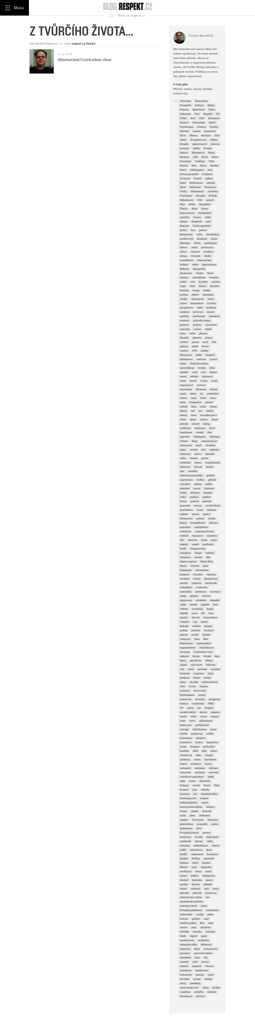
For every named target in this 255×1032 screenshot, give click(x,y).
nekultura (185, 531)
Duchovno (210, 187)
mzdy (183, 815)
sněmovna (185, 699)
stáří (182, 781)
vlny (194, 789)
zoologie (215, 669)
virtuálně (185, 484)
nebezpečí (185, 768)
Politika (184, 109)
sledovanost (205, 720)
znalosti (211, 991)
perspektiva (186, 307)
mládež (184, 514)
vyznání (211, 303)
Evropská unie (198, 139)
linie (215, 604)
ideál (199, 307)
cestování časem (203, 953)
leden (203, 398)
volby (199, 234)
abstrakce (208, 294)
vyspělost (185, 991)
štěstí (183, 419)
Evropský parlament (191, 910)
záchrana (200, 768)
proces (195, 342)
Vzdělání (200, 161)
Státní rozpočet (188, 561)
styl (195, 621)
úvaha (203, 380)
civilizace (207, 174)
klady (183, 936)
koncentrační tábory (191, 806)
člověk (183, 733)
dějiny (183, 565)
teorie (200, 509)
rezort (203, 716)
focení (183, 522)
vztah (214, 380)
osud (194, 372)
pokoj (190, 707)
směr (182, 720)
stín (193, 281)
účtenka (210, 931)
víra (209, 432)
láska (193, 419)
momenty (212, 535)
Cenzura (195, 251)
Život (183, 135)
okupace (200, 738)
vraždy (199, 914)
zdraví (183, 139)
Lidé (195, 157)
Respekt (207, 113)
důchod (184, 880)
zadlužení (204, 815)
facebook (202, 238)
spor (206, 888)
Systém (214, 126)
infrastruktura (210, 682)
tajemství (207, 376)
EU (218, 113)
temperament (212, 462)
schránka (201, 600)
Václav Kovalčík (201, 36)
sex (207, 897)
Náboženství (187, 200)
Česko (183, 118)
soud (205, 342)
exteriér (184, 961)
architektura (206, 647)
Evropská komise (189, 832)
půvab (204, 458)
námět (183, 664)
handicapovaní (188, 798)
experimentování (204, 531)
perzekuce (195, 660)
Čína (197, 113)
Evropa (208, 148)
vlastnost (185, 466)
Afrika (213, 139)
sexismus (185, 948)
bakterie (210, 664)
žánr (217, 656)
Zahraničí (185, 113)
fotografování (198, 522)
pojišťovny (197, 733)
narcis (198, 462)
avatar (183, 763)
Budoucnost (196, 182)
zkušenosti (186, 273)
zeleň (195, 862)
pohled (210, 475)
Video (212, 109)
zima (193, 398)
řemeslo (184, 290)
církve (192, 781)
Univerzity (198, 819)
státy (183, 333)
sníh (195, 961)
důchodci (197, 880)
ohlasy (209, 660)
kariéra (206, 862)
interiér (195, 565)
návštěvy (200, 772)
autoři (193, 380)
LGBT (183, 849)
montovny (185, 837)
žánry (183, 660)
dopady (184, 613)
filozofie (184, 337)
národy (184, 583)
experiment (186, 479)
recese (183, 875)
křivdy (196, 656)
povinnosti (207, 247)
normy (183, 888)
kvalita (210, 466)
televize (215, 144)
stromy (205, 961)
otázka (208, 979)
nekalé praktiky (189, 802)
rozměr (208, 626)
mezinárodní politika (191, 901)
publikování (202, 725)
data (205, 565)
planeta (197, 337)
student (197, 324)
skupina (195, 492)
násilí (194, 247)
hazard (196, 131)
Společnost (199, 109)
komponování (197, 548)
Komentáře (199, 122)
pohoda (184, 423)
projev (204, 621)
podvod (194, 501)
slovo (212, 428)
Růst (182, 204)
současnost (199, 316)
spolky (183, 854)
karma (183, 811)
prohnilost (209, 746)
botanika (185, 673)
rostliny (184, 277)
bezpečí (209, 707)
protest (207, 832)
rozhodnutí (186, 587)
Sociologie (185, 161)
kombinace (186, 432)
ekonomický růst (189, 987)
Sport (183, 187)
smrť (208, 221)
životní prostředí (189, 174)
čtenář (194, 634)
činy (211, 613)
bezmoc (210, 806)
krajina (204, 686)
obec (182, 686)
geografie (202, 824)
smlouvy (195, 888)
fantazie (214, 286)
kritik (183, 548)
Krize (195, 208)
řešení (183, 415)
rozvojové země (188, 905)
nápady (184, 544)
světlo (183, 281)
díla (208, 557)
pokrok (212, 479)
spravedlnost (187, 367)
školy (197, 948)
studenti (208, 251)
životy (205, 346)
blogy (195, 441)
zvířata (204, 419)
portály (184, 884)
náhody (205, 789)
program (184, 574)
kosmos (184, 789)
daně (209, 849)
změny (215, 824)
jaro (182, 471)
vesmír (197, 329)
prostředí (209, 858)
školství (184, 122)
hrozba (199, 837)
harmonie (200, 428)
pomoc (183, 230)
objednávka (208, 875)
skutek (196, 617)
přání (210, 914)
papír (204, 936)
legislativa (212, 742)
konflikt (184, 750)
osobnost (196, 583)
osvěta (195, 514)
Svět (193, 118)
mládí (211, 776)
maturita (185, 329)
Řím (202, 923)
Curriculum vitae (203, 651)
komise (184, 918)
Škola (205, 157)
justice (213, 359)
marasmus (185, 742)
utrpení (204, 798)
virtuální (198, 574)
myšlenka (208, 544)
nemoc (183, 398)
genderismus (187, 940)
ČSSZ (211, 703)
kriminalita (197, 303)
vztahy (183, 299)
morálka (192, 471)
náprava (215, 712)
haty (197, 957)
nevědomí (197, 608)
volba (183, 604)
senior (209, 880)
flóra (216, 785)
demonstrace (204, 260)
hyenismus (186, 738)
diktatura (201, 389)
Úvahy (183, 191)
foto (193, 230)
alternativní (210, 578)
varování (213, 772)
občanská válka (188, 944)
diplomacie (212, 837)
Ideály (207, 255)
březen (194, 458)
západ (208, 329)
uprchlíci (185, 217)
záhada (194, 376)
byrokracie (210, 759)
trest (194, 867)
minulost (185, 436)
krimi (214, 238)
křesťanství (186, 359)
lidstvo (183, 247)
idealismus (200, 436)
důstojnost (186, 354)
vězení (215, 845)
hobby (183, 492)
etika (192, 333)
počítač (184, 294)
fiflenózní (206, 944)
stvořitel (184, 578)
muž (206, 918)
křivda (207, 656)
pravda (183, 634)
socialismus (204, 212)
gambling (195, 983)
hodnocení (186, 725)
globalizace (186, 828)
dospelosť (196, 221)
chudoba (210, 445)
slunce (208, 337)
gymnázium (186, 509)
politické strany (202, 320)
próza (213, 729)
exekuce (201, 359)
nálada (209, 402)
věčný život (196, 849)
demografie (199, 268)
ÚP (181, 707)
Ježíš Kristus (199, 729)
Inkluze (184, 862)
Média (211, 105)
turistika (185, 845)
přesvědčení (186, 824)
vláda (195, 264)
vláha (183, 458)
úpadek (184, 372)
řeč (195, 793)
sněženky (185, 453)
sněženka (185, 462)
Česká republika (202, 225)
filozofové (205, 781)
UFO (194, 350)
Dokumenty (197, 191)
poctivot (184, 324)
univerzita (211, 324)
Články (184, 208)
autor (183, 380)
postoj (197, 488)
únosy (208, 763)
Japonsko (185, 243)
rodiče (210, 733)
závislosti (205, 927)
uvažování (201, 587)
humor (197, 217)
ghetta (203, 712)
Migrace (184, 225)
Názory (193, 135)
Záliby (196, 148)
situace (198, 505)
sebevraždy (186, 914)
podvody (207, 501)
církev (213, 750)
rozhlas (196, 626)
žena (197, 639)
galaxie (184, 346)
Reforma (184, 268)
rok (193, 410)
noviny (198, 557)
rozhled (184, 535)
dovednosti (186, 996)
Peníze (197, 178)
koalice (184, 703)
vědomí (184, 608)
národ (183, 376)
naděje (204, 350)
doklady (184, 931)
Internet (184, 148)
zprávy (206, 514)
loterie (183, 927)
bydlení (184, 264)
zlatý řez (192, 540)
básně (212, 122)
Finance (201, 126)
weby (193, 716)
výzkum (211, 509)
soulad (199, 432)
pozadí (193, 604)
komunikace (210, 617)
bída (204, 750)
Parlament (186, 570)
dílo (182, 540)
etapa (183, 595)
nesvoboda (186, 389)
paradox (195, 630)
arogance (196, 763)
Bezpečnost (186, 234)
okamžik (215, 600)
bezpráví (210, 354)
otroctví (201, 385)
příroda (211, 182)
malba (206, 290)
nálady (183, 406)
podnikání (212, 393)
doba (212, 367)
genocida (185, 505)
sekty (183, 983)
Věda (211, 161)
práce (183, 449)
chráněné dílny (209, 793)
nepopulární (201, 527)
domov (202, 286)
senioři (210, 200)
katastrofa (211, 583)
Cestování (185, 101)
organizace (197, 854)
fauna (207, 785)
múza (204, 540)
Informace (195, 187)
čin (203, 613)
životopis (185, 651)
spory (216, 888)
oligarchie (206, 867)
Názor (215, 157)
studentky (203, 940)
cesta (195, 613)
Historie (184, 131)
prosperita (214, 699)
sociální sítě (186, 238)
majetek (196, 966)
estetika (213, 277)
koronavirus (210, 948)
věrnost (209, 966)
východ (184, 342)
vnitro (183, 303)
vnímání (184, 621)
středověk (185, 841)
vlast (192, 286)
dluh (195, 750)
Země (215, 419)
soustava (215, 591)
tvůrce (196, 578)
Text (217, 135)
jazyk (199, 445)
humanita (212, 854)
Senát (210, 273)
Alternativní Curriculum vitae (84, 59)
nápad (195, 544)
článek (213, 389)
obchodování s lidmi (191, 897)
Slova (203, 165)
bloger (198, 552)
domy (183, 682)
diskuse (213, 522)
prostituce (211, 892)
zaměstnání (201, 970)
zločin (197, 243)
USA (200, 200)
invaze (197, 979)
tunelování (198, 703)
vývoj (192, 720)
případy (208, 884)
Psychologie (186, 126)
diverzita (200, 699)
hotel (208, 871)
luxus (198, 871)
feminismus (186, 643)
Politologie (186, 195)
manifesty (185, 552)
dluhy (192, 204)
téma (193, 415)
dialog (206, 423)
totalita (184, 350)
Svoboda (195, 255)
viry (182, 669)
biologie (184, 785)
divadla (194, 682)
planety (203, 333)
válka (208, 217)
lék (206, 957)
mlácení (184, 656)
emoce (210, 311)
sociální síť (186, 755)
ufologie (213, 768)
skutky (184, 617)
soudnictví (186, 871)
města (207, 677)
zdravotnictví (199, 144)
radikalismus (201, 845)
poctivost (198, 311)
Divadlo (184, 144)
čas (200, 410)
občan (211, 299)
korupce (194, 746)
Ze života (185, 178)
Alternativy (198, 152)
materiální (186, 591)
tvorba (211, 518)
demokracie (212, 234)
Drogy (211, 152)
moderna (211, 307)
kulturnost (186, 974)
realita (197, 484)
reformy (210, 552)
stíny (183, 402)
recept (196, 290)
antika (196, 785)
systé (211, 974)
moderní (184, 311)
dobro (193, 393)
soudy (183, 746)
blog (193, 406)
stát (214, 342)
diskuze (184, 626)
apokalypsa (210, 243)
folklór (194, 875)
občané (184, 441)
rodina (208, 178)
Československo (199, 363)
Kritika (184, 165)
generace (185, 953)
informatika (202, 570)
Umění (199, 273)
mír (199, 707)
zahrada (209, 453)
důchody (207, 811)
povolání (184, 979)
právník (197, 892)
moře (191, 669)
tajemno (211, 574)
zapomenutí (186, 385)
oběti (198, 755)
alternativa (197, 299)
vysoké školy (213, 505)
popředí (205, 604)
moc (203, 372)
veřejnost (185, 639)
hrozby (202, 367)
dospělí (184, 858)
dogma (213, 372)
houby (192, 686)
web (210, 169)
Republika (204, 204)
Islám (183, 182)
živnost (196, 884)
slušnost (184, 320)
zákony (199, 841)
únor (213, 398)
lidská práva (197, 169)
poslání (207, 497)
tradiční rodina (188, 923)
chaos (197, 759)
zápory (193, 936)
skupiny (207, 492)
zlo (201, 393)
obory (206, 987)
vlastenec (185, 557)
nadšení (194, 497)
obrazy (213, 406)
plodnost (184, 677)
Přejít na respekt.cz (131, 15)
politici (200, 518)
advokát (184, 892)
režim (183, 363)
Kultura (199, 105)
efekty (195, 294)
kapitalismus (209, 264)
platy (192, 815)
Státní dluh (206, 561)
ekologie (206, 135)
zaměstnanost (209, 441)
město (198, 453)
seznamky (185, 957)
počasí (201, 694)
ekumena (213, 819)
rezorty (215, 716)
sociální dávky (188, 712)
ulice (199, 828)
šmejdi (209, 755)
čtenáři (206, 634)
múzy (214, 540)
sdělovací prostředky (191, 475)
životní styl (200, 690)
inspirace (199, 673)
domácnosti (186, 518)
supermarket (204, 643)
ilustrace (185, 793)
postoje (200, 974)
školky (216, 987)
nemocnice (186, 445)
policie (202, 230)
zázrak (194, 811)
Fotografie (185, 105)
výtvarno (213, 191)
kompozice (195, 402)
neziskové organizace (192, 776)
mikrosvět (196, 664)
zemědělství (186, 260)
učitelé (194, 449)
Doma (204, 208)
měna (204, 905)
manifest (185, 488)
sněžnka (214, 449)
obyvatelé (185, 772)
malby (208, 484)
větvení (206, 595)
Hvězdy (213, 195)
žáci (203, 449)
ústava (199, 742)
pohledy (184, 316)
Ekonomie (214, 118)
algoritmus (186, 600)
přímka (194, 595)
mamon (184, 966)
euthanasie (212, 910)
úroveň (198, 466)
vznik (183, 393)
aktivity (200, 996)
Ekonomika (201, 101)
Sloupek (200, 195)
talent (196, 677)
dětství (184, 867)
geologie (202, 669)
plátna (183, 410)
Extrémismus (187, 694)
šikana (183, 221)
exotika (216, 281)
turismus (185, 690)
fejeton (184, 152)
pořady (183, 630)
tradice (200, 479)
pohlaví (196, 918)
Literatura (209, 131)
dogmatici (197, 535)
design (183, 255)
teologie (184, 729)
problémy (185, 759)
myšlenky (185, 428)
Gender (214, 165)
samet (205, 802)
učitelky (198, 991)
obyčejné (209, 488)
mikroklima (198, 277)
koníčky (203, 281)
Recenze (184, 157)
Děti (194, 165)
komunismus (187, 212)
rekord (195, 423)
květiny (196, 858)
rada (210, 923)
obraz (203, 406)
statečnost (186, 970)
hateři (183, 716)
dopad (210, 608)
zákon (183, 251)
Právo (183, 169)
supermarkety (187, 647)
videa (183, 497)
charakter (214, 316)
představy (200, 591)
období (209, 410)
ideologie (215, 436)
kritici (183, 501)
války (210, 841)
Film (201, 118)
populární (185, 527)
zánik (195, 346)
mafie (199, 354)
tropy (183, 286)
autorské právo (208, 415)
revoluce (209, 630)
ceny (193, 927)
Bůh (205, 639)
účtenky (197, 931)
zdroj (210, 673)
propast (184, 819)
